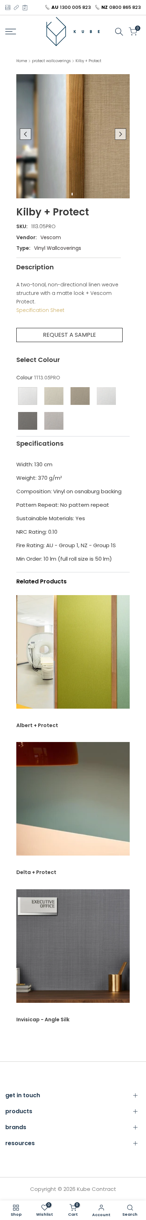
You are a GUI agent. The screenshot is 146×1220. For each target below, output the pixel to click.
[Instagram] (7, 7)
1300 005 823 (75, 7)
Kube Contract (96, 1189)
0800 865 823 (125, 7)
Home (21, 61)
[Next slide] (120, 134)
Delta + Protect (36, 872)
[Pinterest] (25, 7)
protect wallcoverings (51, 61)
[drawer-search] (119, 32)
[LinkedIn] (16, 7)
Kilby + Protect (88, 61)
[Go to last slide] (25, 134)
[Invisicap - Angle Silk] (73, 949)
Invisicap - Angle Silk (42, 1019)
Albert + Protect (37, 725)
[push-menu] (10, 31)
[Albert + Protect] (73, 655)
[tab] (72, 194)
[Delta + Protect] (73, 802)
